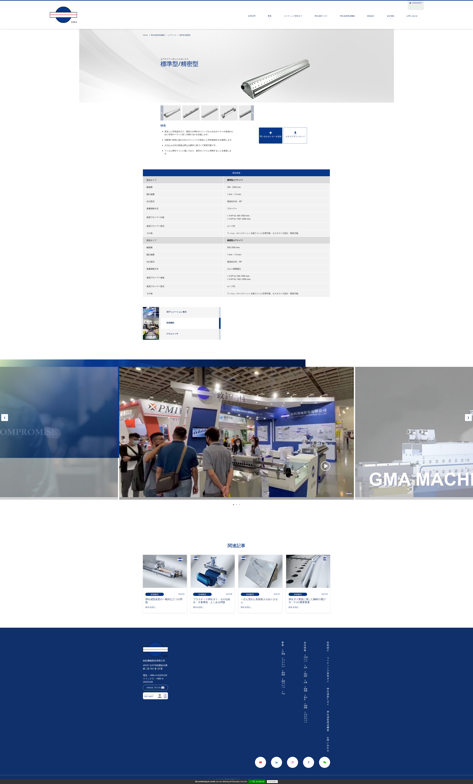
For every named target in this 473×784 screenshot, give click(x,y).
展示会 (305, 698)
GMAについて (306, 659)
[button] (233, 504)
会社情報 (390, 16)
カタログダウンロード (295, 136)
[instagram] (292, 762)
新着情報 (305, 690)
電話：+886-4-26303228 (155, 675)
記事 (305, 682)
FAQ (283, 693)
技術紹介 (370, 16)
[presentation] (161, 113)
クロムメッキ (172, 333)
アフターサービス (283, 663)
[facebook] (308, 762)
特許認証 (305, 675)
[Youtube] (260, 762)
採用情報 (305, 706)
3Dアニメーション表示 (176, 311)
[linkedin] (276, 762)
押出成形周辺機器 (347, 16)
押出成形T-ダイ (321, 16)
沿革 (305, 667)
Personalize (272, 782)
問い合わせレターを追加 (270, 136)
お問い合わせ (412, 16)
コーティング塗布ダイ (293, 16)
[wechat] (324, 762)
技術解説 (170, 322)
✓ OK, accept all (257, 781)
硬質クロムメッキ (283, 684)
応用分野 (251, 16)
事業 (269, 16)
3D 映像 (283, 653)
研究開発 (283, 673)
